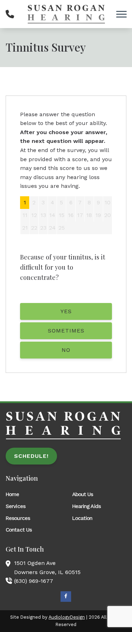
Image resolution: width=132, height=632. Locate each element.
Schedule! (31, 456)
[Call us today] (10, 14)
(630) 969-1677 (33, 581)
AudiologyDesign (67, 617)
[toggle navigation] (121, 14)
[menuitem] (33, 494)
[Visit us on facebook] (66, 596)
